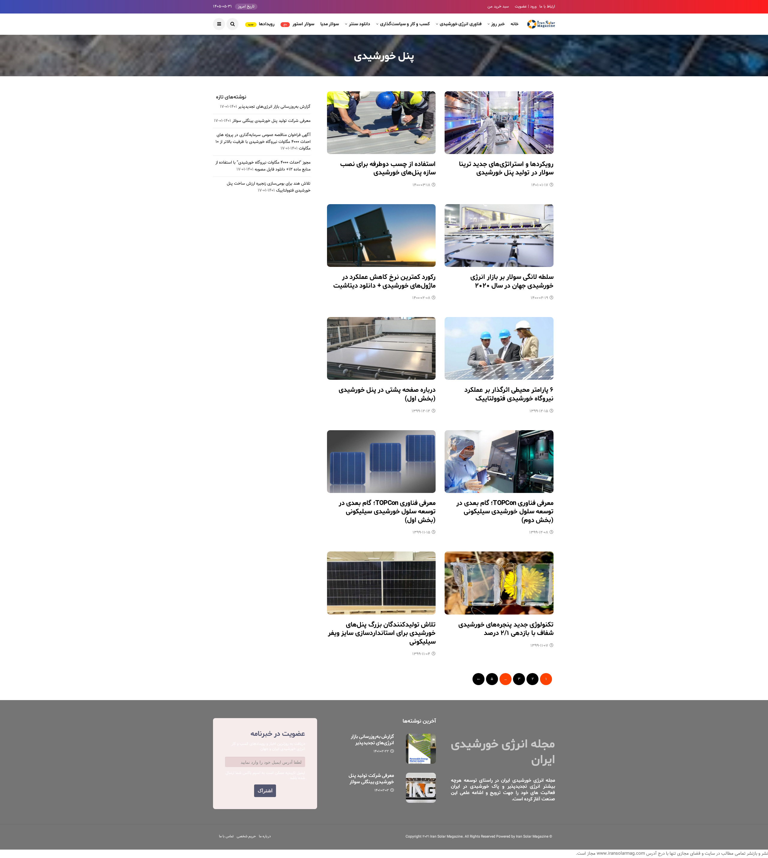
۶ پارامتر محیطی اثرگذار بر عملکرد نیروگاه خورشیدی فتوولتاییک (509, 394)
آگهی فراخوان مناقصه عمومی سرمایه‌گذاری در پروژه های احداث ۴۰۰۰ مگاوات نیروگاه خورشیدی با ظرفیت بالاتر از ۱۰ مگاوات (262, 142)
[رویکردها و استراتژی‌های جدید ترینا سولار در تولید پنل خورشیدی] (499, 122)
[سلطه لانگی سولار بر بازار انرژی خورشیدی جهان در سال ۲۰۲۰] (499, 235)
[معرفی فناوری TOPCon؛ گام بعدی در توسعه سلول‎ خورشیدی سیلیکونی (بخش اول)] (381, 461)
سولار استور (299, 24)
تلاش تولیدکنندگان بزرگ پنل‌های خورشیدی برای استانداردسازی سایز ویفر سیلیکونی (382, 633)
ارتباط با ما (547, 7)
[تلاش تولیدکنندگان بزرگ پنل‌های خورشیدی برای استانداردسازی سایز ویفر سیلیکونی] (381, 582)
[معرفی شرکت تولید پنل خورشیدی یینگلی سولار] (421, 788)
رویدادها (261, 24)
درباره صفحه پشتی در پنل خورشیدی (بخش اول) (387, 394)
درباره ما (265, 836)
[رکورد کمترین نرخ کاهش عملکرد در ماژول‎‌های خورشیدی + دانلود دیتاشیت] (381, 235)
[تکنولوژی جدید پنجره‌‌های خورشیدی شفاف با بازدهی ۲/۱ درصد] (499, 582)
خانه (514, 24)
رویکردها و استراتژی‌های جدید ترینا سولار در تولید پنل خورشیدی (506, 168)
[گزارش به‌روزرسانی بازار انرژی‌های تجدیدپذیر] (421, 749)
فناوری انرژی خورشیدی (461, 24)
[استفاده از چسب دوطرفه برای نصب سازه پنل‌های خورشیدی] (381, 122)
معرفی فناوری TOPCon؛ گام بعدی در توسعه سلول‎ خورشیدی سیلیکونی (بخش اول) (387, 512)
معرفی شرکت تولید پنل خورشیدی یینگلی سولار (271, 121)
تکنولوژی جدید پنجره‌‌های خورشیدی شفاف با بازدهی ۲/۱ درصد (506, 629)
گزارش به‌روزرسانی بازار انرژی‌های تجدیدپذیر (274, 107)
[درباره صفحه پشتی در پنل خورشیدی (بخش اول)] (381, 348)
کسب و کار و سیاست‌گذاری (405, 24)
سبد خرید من (498, 7)
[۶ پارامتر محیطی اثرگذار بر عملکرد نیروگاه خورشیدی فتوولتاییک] (499, 348)
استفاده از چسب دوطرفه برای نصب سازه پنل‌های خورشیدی (388, 168)
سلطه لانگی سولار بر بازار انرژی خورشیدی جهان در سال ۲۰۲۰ (512, 281)
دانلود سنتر (359, 24)
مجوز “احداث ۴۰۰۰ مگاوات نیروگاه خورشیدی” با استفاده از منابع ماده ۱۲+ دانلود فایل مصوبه (262, 166)
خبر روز (498, 24)
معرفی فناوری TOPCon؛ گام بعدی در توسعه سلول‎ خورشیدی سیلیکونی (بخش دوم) (505, 512)
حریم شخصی (246, 836)
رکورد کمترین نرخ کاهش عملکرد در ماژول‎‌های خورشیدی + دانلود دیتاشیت (384, 281)
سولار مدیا (329, 24)
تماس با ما (226, 836)
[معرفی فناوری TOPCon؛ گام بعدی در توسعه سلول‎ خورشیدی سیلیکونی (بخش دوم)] (499, 461)
